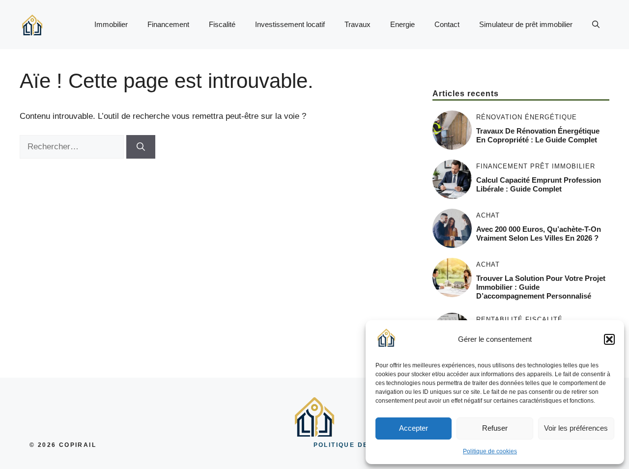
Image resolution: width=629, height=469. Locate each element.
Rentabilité (499, 319)
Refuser (495, 428)
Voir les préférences (576, 428)
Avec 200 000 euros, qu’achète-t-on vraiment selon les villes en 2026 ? (538, 233)
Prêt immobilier (562, 166)
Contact (446, 24)
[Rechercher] (140, 147)
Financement (168, 24)
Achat (488, 215)
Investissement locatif (290, 24)
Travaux (357, 24)
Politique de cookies (490, 451)
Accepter (413, 428)
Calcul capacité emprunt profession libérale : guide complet (538, 184)
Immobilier (111, 24)
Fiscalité (222, 24)
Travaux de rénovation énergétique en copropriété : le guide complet (538, 135)
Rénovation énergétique (526, 117)
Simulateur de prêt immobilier (525, 24)
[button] (609, 339)
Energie (402, 24)
